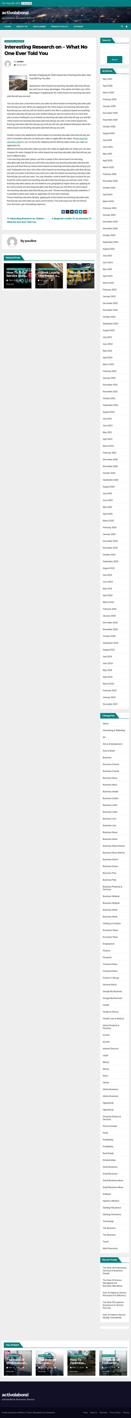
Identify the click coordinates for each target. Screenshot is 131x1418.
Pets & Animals (110, 1126)
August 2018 (109, 650)
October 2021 (109, 398)
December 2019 (110, 541)
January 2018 (109, 697)
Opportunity (108, 1103)
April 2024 (107, 194)
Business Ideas (110, 778)
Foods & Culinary (111, 978)
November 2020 (110, 466)
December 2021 (110, 385)
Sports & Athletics (111, 1201)
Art (104, 737)
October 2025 (109, 127)
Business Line (109, 819)
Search (106, 40)
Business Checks (111, 764)
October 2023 (109, 235)
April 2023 (107, 276)
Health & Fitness (110, 1012)
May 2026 (107, 79)
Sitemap (78, 26)
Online (106, 1082)
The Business (109, 1228)
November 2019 (110, 548)
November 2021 (110, 391)
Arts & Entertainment (112, 744)
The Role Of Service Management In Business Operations (112, 1283)
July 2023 (107, 256)
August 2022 (109, 330)
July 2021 (107, 419)
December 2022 (110, 303)
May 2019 (107, 589)
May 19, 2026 (46, 1368)
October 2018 (109, 636)
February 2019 (110, 609)
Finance (106, 951)
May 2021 (107, 432)
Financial (107, 957)
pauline (20, 61)
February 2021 (110, 453)
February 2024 (110, 208)
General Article (110, 985)
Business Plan (109, 873)
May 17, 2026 (78, 1368)
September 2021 (110, 405)
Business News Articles (114, 846)
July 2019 (107, 575)
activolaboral (15, 12)
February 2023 (110, 290)
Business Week (110, 910)
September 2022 (110, 324)
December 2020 (110, 459)
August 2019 (109, 568)
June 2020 (108, 500)
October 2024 (109, 188)
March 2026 (108, 93)
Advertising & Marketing (14, 41)
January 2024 (109, 215)
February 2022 (110, 371)
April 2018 (107, 677)
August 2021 (109, 412)
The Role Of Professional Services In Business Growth (114, 1271)
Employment (108, 944)
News (105, 1076)
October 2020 (109, 473)
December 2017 (110, 704)
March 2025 (108, 167)
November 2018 (110, 629)
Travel (106, 1242)
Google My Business (112, 991)
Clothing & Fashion (112, 923)
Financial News (110, 964)
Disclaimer (39, 26)
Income (106, 1035)
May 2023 (107, 269)
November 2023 (110, 228)
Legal (105, 1055)
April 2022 (107, 358)
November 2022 (110, 310)
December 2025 (110, 113)
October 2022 (109, 317)
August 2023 (109, 249)
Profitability (108, 1140)
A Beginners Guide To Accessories (70, 218)
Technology (108, 1221)
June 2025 (108, 147)
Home (8, 26)
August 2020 (109, 487)
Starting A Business (112, 1208)
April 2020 (107, 514)
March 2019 (108, 602)
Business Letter (110, 805)
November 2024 (110, 181)
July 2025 (107, 140)
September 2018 (110, 643)
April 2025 (107, 160)
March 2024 (108, 201)
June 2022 (108, 344)
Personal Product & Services (112, 1117)
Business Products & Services (112, 888)
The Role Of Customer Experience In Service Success (113, 1305)
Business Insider (110, 791)
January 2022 (109, 378)
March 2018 (108, 684)
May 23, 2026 (15, 1368)
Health (106, 1005)
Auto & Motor (109, 751)
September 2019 (110, 561)
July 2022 (107, 337)
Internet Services (110, 1049)
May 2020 (107, 507)
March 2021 (108, 446)
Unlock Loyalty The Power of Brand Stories (49, 276)
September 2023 (110, 242)
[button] (122, 26)
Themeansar (50, 1413)
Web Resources (110, 1248)
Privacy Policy (59, 26)
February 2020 (110, 527)
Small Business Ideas (113, 1180)
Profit (105, 1133)
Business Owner (110, 859)
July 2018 (107, 656)
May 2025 (107, 154)
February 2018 (110, 690)
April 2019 (107, 595)
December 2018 (110, 623)
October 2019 (109, 555)
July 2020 (107, 493)
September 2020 (110, 480)
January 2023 (109, 296)
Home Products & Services (111, 1026)
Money (106, 1062)
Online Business (110, 1089)
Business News (110, 832)
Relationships (109, 1160)
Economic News (110, 930)
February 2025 (110, 174)
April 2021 (107, 439)
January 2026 (109, 106)
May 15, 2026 (110, 1368)
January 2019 (109, 616)
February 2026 (110, 99)
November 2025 (110, 120)
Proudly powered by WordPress (14, 1413)
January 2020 (109, 534)
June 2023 (108, 262)
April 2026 (107, 86)
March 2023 (108, 283)
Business (107, 757)
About (105, 724)
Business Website (111, 896)
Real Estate (108, 1153)
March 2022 (108, 364)
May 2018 (107, 670)
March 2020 (108, 521)
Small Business (110, 1167)
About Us (22, 26)
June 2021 (108, 425)
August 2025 (109, 133)
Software (107, 1194)
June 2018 (108, 663)
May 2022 (107, 351)
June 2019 (108, 582)
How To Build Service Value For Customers (17, 276)
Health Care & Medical (113, 1019)
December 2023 (110, 222)
